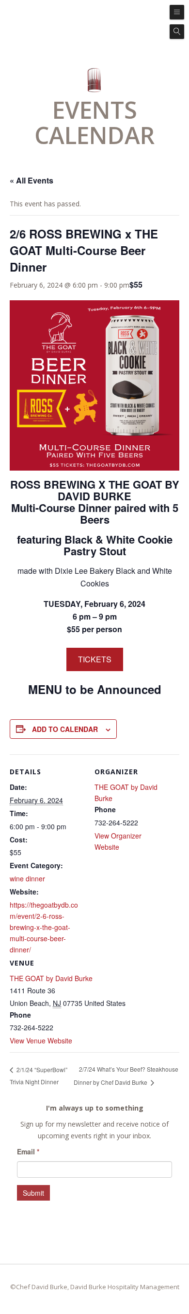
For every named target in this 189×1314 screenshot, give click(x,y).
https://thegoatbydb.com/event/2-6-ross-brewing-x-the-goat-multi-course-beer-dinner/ (44, 927)
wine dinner (27, 878)
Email (28, 1151)
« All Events (31, 180)
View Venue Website (41, 1040)
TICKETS (94, 659)
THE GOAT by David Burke (51, 978)
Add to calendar (65, 729)
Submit (33, 1193)
